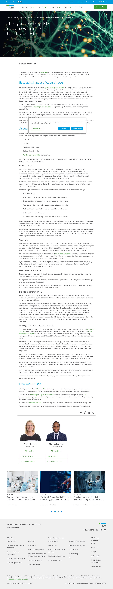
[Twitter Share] (93, 412)
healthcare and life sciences (43, 389)
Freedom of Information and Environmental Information (37, 555)
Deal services (52, 545)
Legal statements (70, 583)
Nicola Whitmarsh (85, 505)
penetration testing (41, 397)
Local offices (11, 541)
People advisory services (56, 556)
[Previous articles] (51, 511)
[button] (85, 412)
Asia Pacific (95, 547)
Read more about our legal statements (17, 579)
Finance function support (77, 545)
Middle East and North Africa (96, 561)
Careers (66, 7)
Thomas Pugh (44, 505)
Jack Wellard (52, 505)
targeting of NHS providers (42, 107)
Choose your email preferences (13, 553)
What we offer (27, 7)
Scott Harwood (95, 505)
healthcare (43, 72)
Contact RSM (99, 7)
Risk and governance (55, 560)
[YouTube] (105, 530)
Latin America (95, 556)
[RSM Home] (10, 7)
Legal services (73, 549)
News (94, 2)
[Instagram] (97, 530)
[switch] (19, 2)
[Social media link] (102, 525)
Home (8, 17)
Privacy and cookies (82, 583)
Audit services (53, 541)
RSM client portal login (14, 563)
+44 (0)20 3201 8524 (55, 461)
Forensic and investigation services (56, 550)
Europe (93, 552)
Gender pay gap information (16, 558)
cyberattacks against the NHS (54, 88)
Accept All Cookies (77, 128)
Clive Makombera (11, 505)
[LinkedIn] (101, 530)
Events (88, 2)
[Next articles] (61, 511)
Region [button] (103, 2)
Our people (70, 2)
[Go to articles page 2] (58, 511)
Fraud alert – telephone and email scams (16, 546)
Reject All (64, 128)
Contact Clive (53, 456)
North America (96, 567)
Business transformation (77, 541)
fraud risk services (35, 403)
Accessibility (32, 545)
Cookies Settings (37, 128)
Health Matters (25, 17)
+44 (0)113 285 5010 (29, 461)
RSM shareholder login (35, 560)
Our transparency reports (36, 549)
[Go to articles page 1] (55, 511)
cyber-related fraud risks (63, 254)
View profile (29, 451)
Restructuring (73, 554)
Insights (41, 7)
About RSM (54, 7)
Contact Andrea (28, 456)
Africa (93, 543)
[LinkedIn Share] (89, 412)
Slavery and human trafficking (97, 583)
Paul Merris (77, 505)
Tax (70, 558)
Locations (79, 2)
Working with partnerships (31, 155)
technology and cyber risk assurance (42, 395)
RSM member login (34, 564)
